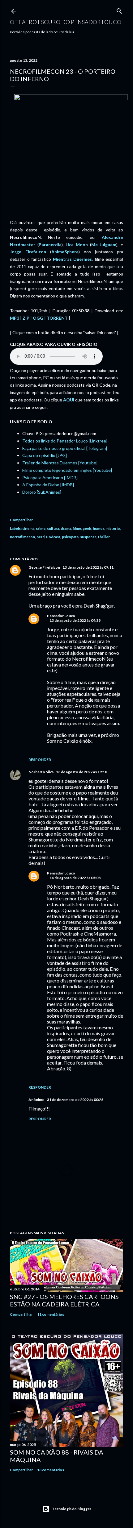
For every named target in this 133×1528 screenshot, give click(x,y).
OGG (38, 318)
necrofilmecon (22, 536)
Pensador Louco (61, 615)
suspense (88, 536)
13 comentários (50, 1470)
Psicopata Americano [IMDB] (50, 477)
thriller (104, 536)
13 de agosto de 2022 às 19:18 (81, 772)
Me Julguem (104, 244)
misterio (112, 528)
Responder (39, 759)
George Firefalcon (44, 567)
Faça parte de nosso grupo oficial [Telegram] (64, 448)
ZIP (26, 318)
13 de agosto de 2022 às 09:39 (75, 620)
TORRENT (57, 318)
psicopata (70, 536)
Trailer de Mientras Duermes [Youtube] (59, 462)
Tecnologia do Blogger (71, 1508)
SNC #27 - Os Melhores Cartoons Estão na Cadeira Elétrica (64, 1300)
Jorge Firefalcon (28, 251)
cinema (28, 528)
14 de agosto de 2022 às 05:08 (75, 877)
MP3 (14, 318)
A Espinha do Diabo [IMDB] (48, 484)
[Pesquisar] (119, 10)
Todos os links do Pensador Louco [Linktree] (64, 440)
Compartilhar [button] (21, 519)
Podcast (53, 536)
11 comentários (50, 1314)
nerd (40, 536)
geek (87, 528)
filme (77, 528)
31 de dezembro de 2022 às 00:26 (75, 1099)
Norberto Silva (41, 772)
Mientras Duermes (72, 259)
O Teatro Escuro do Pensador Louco (65, 22)
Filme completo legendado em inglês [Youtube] (67, 470)
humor (98, 528)
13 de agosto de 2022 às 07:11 (88, 567)
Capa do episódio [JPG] (44, 455)
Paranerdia (50, 244)
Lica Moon (77, 244)
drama (66, 528)
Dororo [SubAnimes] (41, 492)
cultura (53, 528)
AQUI (68, 399)
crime (40, 528)
